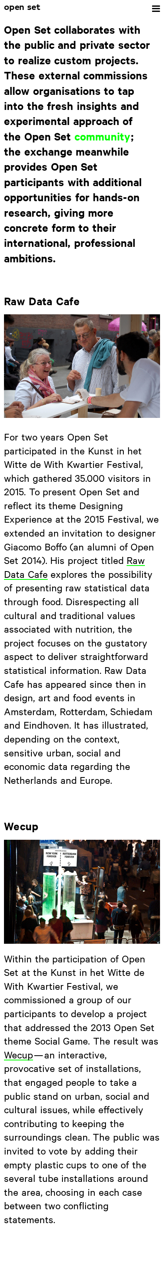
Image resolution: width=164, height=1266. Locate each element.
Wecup (18, 1054)
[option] (82, 366)
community (102, 136)
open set (22, 7)
